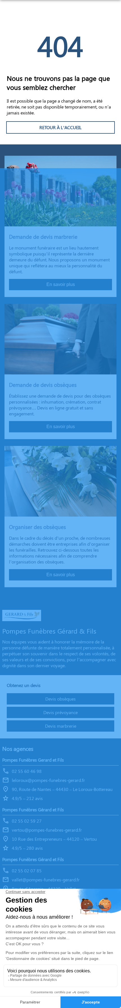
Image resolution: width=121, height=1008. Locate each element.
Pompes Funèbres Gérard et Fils (33, 809)
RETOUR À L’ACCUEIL (60, 127)
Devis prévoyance (60, 712)
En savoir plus (60, 284)
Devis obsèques (60, 699)
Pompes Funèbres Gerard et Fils (33, 760)
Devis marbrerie (60, 726)
